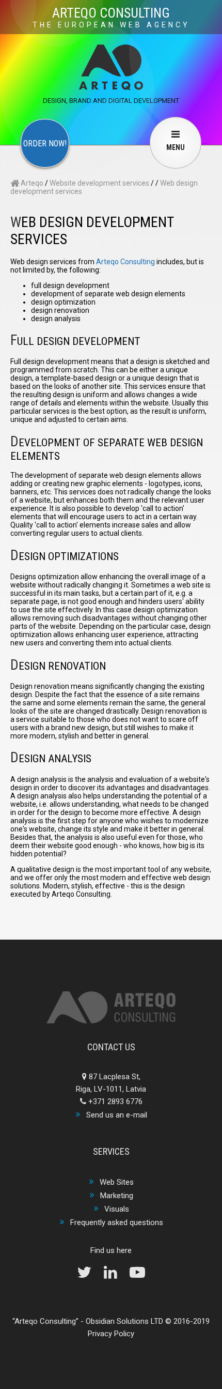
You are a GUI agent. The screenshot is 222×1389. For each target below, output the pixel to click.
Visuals (116, 1209)
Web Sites (117, 1182)
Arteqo (31, 183)
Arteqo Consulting (125, 262)
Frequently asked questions (116, 1222)
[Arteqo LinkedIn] (116, 1275)
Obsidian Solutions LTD (124, 1321)
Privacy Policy (111, 1333)
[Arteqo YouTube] (137, 1275)
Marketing (116, 1195)
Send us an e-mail (116, 1115)
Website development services (99, 183)
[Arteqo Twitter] (89, 1275)
